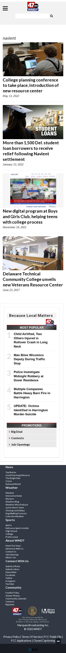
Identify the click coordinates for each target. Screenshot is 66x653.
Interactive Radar (14, 495)
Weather (10, 492)
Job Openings (20, 444)
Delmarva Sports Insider (17, 528)
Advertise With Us (14, 548)
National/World (13, 484)
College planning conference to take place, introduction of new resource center (31, 85)
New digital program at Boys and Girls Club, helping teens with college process (30, 216)
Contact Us (11, 551)
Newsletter (11, 572)
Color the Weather (15, 516)
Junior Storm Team (15, 507)
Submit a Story (12, 569)
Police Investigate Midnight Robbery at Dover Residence (28, 376)
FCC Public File (52, 636)
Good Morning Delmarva (18, 475)
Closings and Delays (15, 510)
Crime (9, 481)
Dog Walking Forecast (16, 513)
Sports (9, 525)
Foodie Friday (12, 592)
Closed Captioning (44, 640)
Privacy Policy (11, 636)
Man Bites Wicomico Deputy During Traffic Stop (29, 359)
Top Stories (11, 472)
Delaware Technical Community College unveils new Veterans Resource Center (33, 279)
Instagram (10, 581)
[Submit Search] (51, 15)
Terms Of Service (32, 636)
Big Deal (16, 431)
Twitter (9, 578)
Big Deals (10, 604)
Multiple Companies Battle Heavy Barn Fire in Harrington (32, 393)
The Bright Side (13, 478)
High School (11, 531)
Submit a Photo (13, 566)
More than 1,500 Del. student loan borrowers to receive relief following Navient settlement (31, 151)
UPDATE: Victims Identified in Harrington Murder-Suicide (31, 410)
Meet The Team (13, 545)
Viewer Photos (13, 595)
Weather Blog (12, 501)
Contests (17, 438)
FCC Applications (21, 640)
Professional (12, 537)
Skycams (10, 498)
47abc (33, 6)
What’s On (11, 557)
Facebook (10, 575)
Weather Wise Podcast (17, 504)
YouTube (10, 584)
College (9, 534)
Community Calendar (16, 598)
